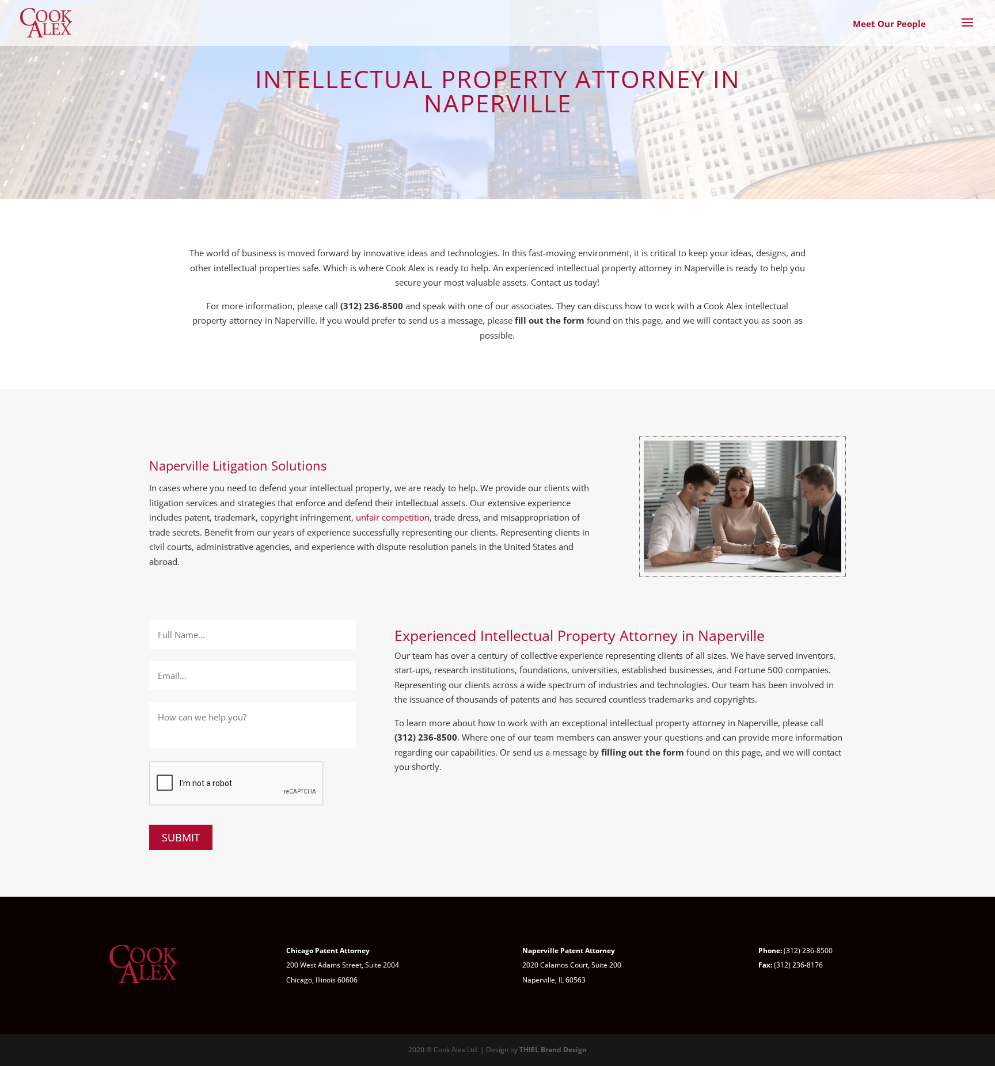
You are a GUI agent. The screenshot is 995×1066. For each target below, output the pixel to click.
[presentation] (236, 783)
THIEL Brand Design (553, 1049)
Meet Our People (889, 23)
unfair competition (393, 517)
